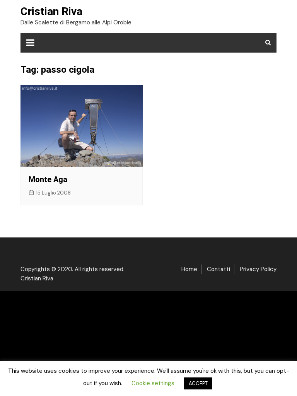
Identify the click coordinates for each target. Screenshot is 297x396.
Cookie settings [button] (152, 383)
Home (189, 269)
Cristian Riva (51, 11)
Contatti (218, 269)
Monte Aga (48, 179)
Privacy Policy (258, 269)
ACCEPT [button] (198, 383)
